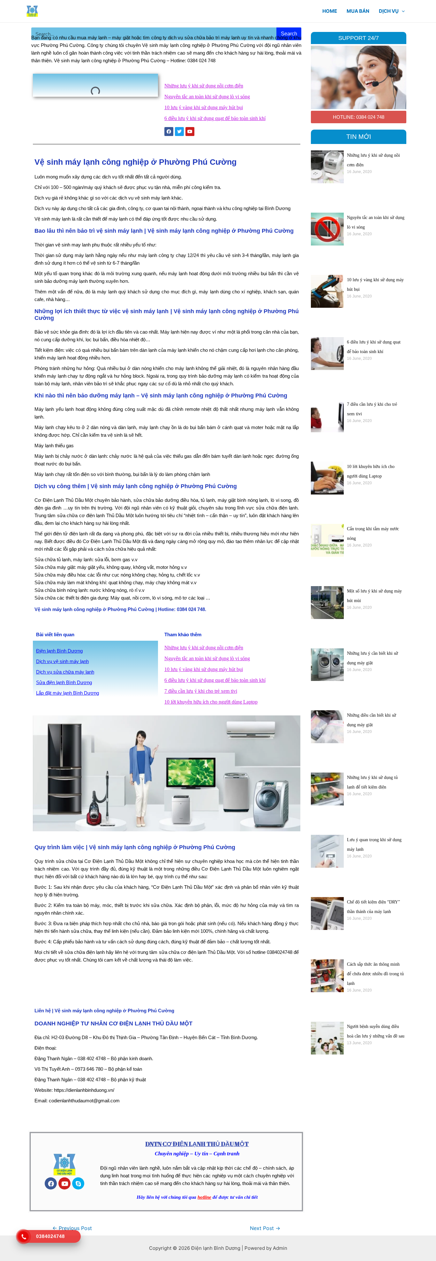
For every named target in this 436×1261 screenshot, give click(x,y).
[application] (402, 11)
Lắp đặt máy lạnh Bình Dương (67, 693)
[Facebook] (51, 1183)
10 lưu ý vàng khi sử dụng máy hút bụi (203, 107)
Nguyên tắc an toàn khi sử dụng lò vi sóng (207, 96)
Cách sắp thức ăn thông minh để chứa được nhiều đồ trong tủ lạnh (375, 974)
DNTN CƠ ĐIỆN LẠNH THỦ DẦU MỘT (197, 1144)
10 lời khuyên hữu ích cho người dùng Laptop (211, 702)
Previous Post (72, 1228)
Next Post (265, 1228)
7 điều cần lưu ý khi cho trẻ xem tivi (200, 691)
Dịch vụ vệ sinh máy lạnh (62, 661)
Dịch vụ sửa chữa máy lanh (65, 672)
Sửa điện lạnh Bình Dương (64, 682)
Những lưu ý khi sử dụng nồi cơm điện (203, 85)
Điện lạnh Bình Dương (59, 650)
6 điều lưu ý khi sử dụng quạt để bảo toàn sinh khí (215, 118)
